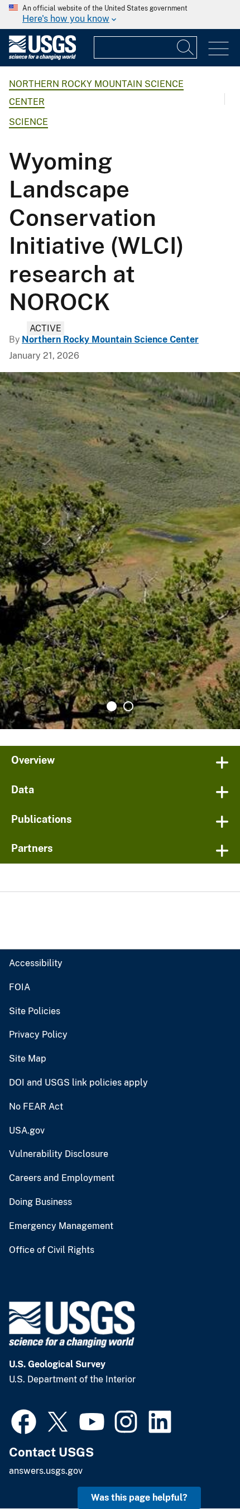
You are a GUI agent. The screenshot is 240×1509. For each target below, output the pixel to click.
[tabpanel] (120, 550)
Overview (33, 760)
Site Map (27, 1059)
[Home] (42, 57)
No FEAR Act (36, 1107)
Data (22, 790)
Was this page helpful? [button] (139, 1497)
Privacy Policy (38, 1035)
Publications (41, 819)
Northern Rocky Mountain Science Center (110, 339)
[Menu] (218, 48)
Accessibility (36, 963)
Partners (32, 848)
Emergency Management (61, 1226)
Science (28, 122)
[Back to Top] (199, 1468)
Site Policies (34, 1011)
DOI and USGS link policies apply (78, 1083)
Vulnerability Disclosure (58, 1154)
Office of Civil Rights (51, 1250)
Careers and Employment (61, 1178)
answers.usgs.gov (46, 1470)
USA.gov (27, 1131)
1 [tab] (112, 706)
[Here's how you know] (120, 14)
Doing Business (40, 1202)
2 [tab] (128, 706)
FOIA (19, 987)
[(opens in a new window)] (24, 1420)
